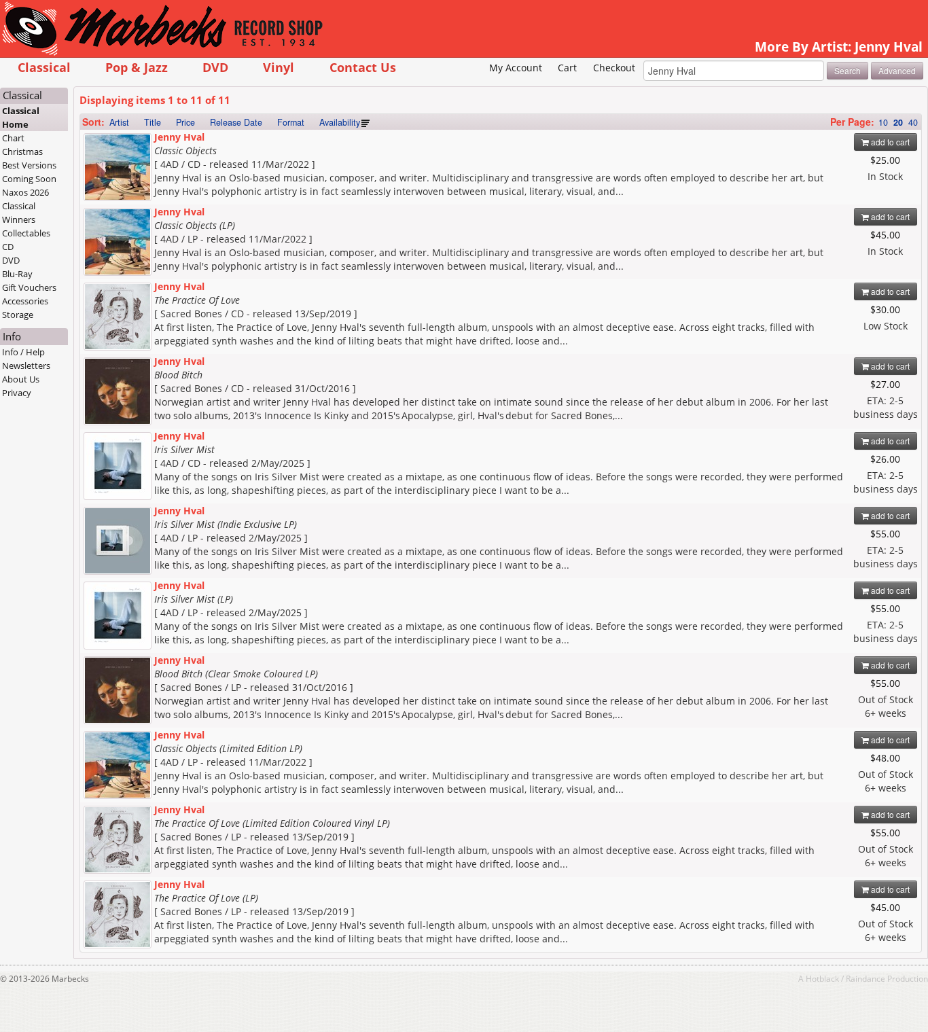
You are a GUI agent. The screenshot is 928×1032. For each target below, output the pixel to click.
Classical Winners (18, 213)
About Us (20, 379)
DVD (215, 66)
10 (883, 122)
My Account (515, 67)
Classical (44, 66)
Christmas (22, 151)
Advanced (897, 70)
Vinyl (278, 66)
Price (185, 122)
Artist (119, 122)
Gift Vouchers (29, 287)
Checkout (614, 67)
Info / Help (23, 352)
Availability (339, 122)
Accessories (25, 301)
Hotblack (822, 978)
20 (898, 122)
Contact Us (362, 66)
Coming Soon (29, 179)
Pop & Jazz (136, 66)
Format (290, 122)
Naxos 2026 (25, 192)
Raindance (865, 978)
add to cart (889, 141)
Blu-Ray (17, 274)
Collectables (26, 233)
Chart (13, 138)
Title (152, 122)
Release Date (236, 122)
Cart (567, 67)
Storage (17, 314)
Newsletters (26, 365)
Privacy (16, 393)
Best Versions (29, 165)
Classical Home (20, 117)
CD (8, 247)
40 (913, 122)
